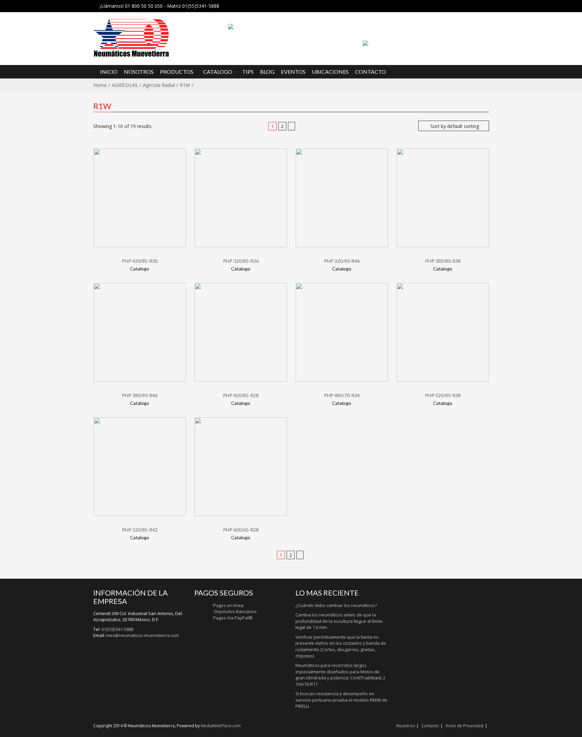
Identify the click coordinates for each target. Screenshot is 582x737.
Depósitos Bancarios (235, 611)
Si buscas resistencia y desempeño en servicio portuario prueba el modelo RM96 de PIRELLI (341, 700)
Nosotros (405, 726)
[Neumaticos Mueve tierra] (156, 38)
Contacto (430, 726)
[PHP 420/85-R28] (241, 332)
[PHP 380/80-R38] (443, 197)
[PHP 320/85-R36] (241, 197)
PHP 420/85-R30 (140, 261)
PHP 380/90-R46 (140, 395)
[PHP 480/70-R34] (342, 332)
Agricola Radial (159, 85)
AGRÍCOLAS (125, 85)
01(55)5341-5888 (117, 629)
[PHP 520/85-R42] (140, 466)
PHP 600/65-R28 (241, 530)
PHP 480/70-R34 (342, 395)
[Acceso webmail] (365, 42)
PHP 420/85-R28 (241, 395)
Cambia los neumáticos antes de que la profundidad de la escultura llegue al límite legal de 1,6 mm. (339, 621)
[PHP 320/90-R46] (342, 197)
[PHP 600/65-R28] (241, 466)
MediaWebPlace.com (221, 726)
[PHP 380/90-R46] (140, 332)
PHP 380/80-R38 (443, 261)
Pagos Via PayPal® (233, 618)
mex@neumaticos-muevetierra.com (142, 635)
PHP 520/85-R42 (140, 530)
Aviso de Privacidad (464, 726)
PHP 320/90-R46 (342, 261)
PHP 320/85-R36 (241, 261)
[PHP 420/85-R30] (140, 197)
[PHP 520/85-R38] (443, 332)
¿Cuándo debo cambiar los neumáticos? (336, 605)
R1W (185, 85)
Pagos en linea (228, 605)
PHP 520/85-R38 (443, 395)
